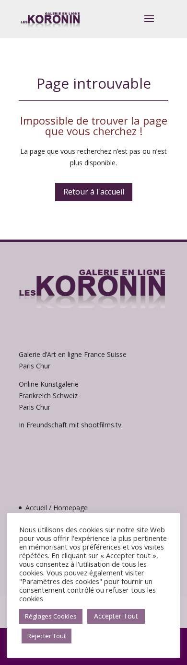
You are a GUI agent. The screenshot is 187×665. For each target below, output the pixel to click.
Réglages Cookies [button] (51, 616)
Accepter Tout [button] (116, 615)
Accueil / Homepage (56, 507)
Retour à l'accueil (93, 191)
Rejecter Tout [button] (46, 635)
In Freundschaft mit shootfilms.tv (70, 424)
